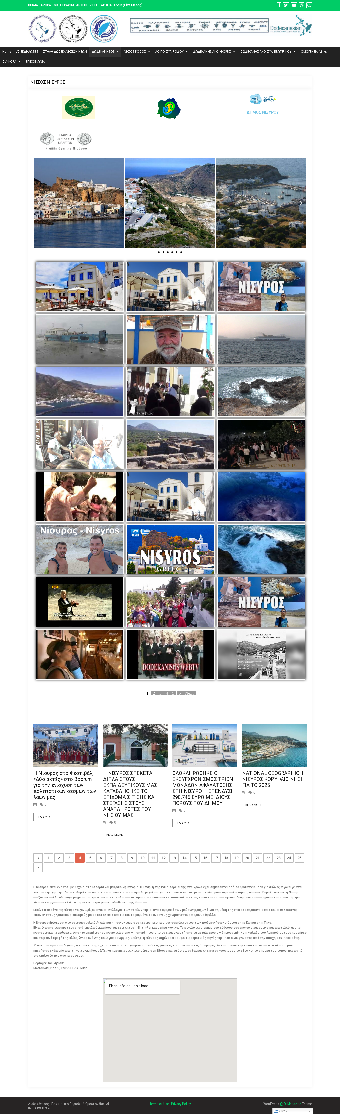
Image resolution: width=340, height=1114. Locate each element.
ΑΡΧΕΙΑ (106, 5)
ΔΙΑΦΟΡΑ (9, 61)
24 (289, 857)
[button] (39, 203)
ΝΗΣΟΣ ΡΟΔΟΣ (135, 51)
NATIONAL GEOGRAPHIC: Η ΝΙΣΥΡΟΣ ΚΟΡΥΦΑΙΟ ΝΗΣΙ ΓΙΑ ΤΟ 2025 (274, 779)
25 (299, 857)
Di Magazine (292, 1104)
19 (237, 857)
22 (268, 857)
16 (205, 857)
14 (184, 857)
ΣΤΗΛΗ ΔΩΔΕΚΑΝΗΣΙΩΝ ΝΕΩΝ (65, 51)
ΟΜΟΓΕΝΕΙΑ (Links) (314, 51)
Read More (45, 817)
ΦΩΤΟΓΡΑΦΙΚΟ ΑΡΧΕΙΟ (70, 5)
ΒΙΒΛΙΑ (33, 5)
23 (279, 857)
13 (174, 857)
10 (143, 857)
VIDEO (94, 5)
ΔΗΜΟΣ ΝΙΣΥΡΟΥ (263, 112)
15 (195, 857)
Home (6, 51)
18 (226, 857)
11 (153, 857)
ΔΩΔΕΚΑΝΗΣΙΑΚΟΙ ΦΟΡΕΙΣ (212, 51)
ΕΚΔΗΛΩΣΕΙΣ (29, 51)
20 (247, 857)
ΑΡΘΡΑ (46, 5)
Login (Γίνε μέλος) (128, 5)
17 (216, 857)
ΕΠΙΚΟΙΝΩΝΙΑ (35, 61)
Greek (282, 1111)
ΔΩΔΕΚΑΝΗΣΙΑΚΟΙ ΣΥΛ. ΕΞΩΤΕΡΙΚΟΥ (265, 51)
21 (258, 857)
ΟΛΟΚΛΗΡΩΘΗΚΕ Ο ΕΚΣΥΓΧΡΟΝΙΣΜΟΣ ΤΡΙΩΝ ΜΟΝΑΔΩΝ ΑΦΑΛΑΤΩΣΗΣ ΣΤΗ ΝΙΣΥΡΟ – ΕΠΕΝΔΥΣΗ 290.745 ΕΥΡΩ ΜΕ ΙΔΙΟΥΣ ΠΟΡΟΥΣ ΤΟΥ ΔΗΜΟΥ (203, 788)
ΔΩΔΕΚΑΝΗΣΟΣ (103, 51)
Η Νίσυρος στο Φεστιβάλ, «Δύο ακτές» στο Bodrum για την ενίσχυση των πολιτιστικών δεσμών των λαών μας (64, 785)
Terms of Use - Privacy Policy (170, 1104)
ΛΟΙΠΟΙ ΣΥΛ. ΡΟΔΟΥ (169, 51)
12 (164, 857)
